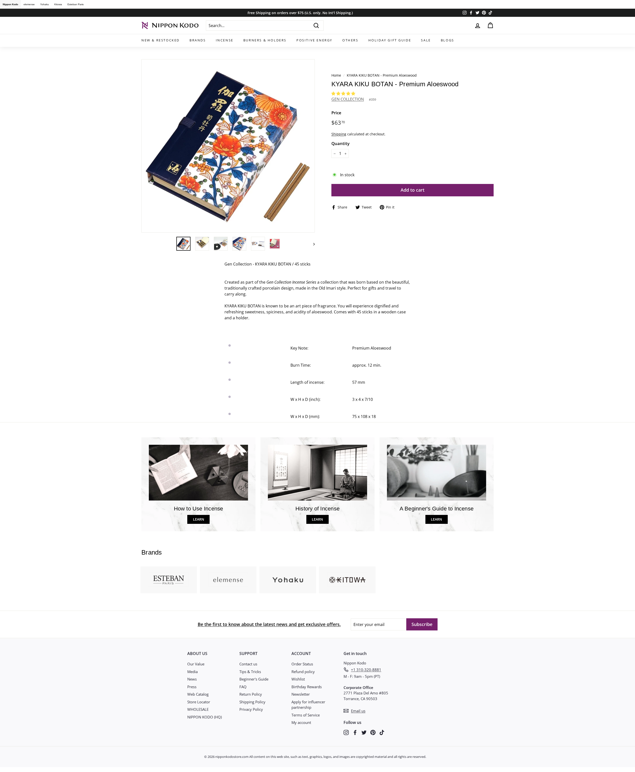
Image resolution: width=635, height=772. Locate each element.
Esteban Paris (75, 4)
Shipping (338, 134)
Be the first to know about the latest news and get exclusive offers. (269, 624)
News (192, 679)
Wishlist (298, 679)
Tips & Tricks (250, 671)
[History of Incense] (317, 473)
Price (336, 113)
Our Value (195, 663)
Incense (224, 40)
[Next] (312, 243)
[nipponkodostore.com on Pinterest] (373, 732)
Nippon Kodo (10, 4)
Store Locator (198, 701)
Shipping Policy (252, 701)
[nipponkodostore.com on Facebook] (355, 732)
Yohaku (44, 4)
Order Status (302, 663)
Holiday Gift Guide (389, 40)
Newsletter (300, 694)
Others (350, 40)
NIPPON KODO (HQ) (204, 716)
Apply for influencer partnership (308, 704)
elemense (29, 4)
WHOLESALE (198, 709)
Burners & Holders (264, 40)
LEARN (198, 519)
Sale (426, 40)
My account (301, 722)
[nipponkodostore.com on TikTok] (381, 732)
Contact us (248, 663)
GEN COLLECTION (347, 99)
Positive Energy (314, 40)
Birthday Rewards (306, 686)
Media (192, 671)
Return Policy (250, 694)
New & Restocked (160, 40)
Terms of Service (305, 715)
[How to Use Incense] (198, 473)
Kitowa (58, 4)
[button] (343, 93)
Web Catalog (198, 694)
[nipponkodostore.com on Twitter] (364, 732)
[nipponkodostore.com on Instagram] (346, 732)
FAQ (243, 686)
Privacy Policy (251, 709)
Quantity (340, 143)
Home (336, 75)
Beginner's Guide (253, 679)
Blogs (447, 40)
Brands (198, 40)
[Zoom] (228, 145)
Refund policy (303, 671)
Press (191, 686)
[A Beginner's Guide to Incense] (436, 473)
